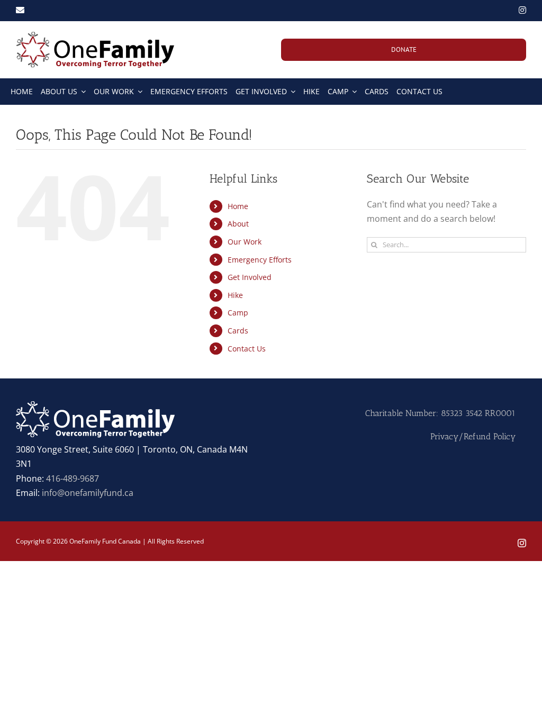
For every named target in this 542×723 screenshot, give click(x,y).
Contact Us (247, 349)
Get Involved (250, 277)
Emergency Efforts (260, 260)
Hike (235, 295)
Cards (238, 331)
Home (238, 206)
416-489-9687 (72, 478)
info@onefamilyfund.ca (87, 493)
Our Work (244, 242)
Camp (238, 313)
